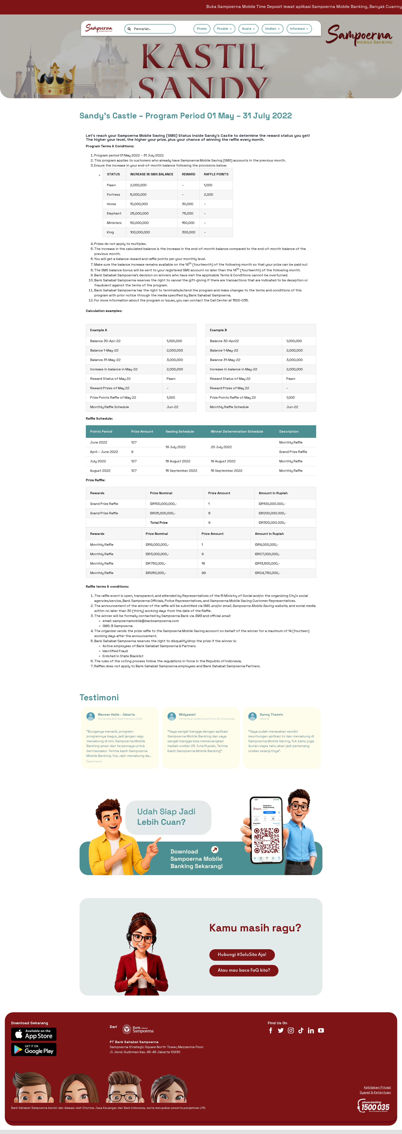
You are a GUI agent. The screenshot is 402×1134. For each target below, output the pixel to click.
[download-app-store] (34, 1029)
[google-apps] (34, 1044)
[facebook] (271, 1030)
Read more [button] (94, 761)
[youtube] (321, 1030)
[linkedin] (311, 1030)
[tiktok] (301, 1030)
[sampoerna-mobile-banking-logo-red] (98, 25)
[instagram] (291, 1030)
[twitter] (281, 1030)
